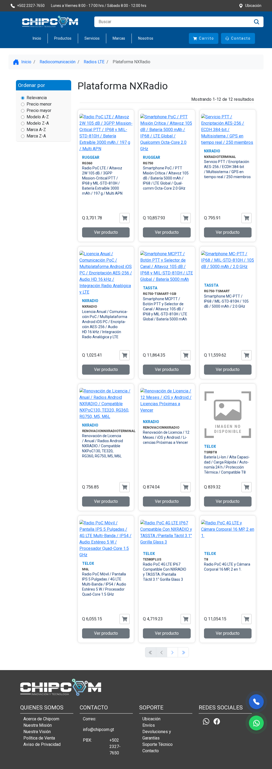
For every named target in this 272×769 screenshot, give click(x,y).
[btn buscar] (256, 21)
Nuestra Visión (37, 731)
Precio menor (39, 104)
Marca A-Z (36, 129)
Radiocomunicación (57, 61)
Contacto (150, 750)
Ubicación (151, 718)
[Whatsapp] (206, 721)
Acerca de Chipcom (41, 718)
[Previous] (172, 652)
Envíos (148, 725)
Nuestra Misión (37, 725)
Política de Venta (39, 738)
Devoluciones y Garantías (156, 735)
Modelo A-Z (38, 116)
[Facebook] (217, 721)
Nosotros (145, 38)
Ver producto (106, 232)
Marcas (119, 38)
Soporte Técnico (157, 744)
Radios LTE (94, 61)
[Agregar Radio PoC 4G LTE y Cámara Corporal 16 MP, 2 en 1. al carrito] (246, 619)
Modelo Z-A (38, 123)
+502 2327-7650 (115, 746)
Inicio (37, 38)
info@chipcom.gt (98, 729)
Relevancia (37, 97)
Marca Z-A (36, 136)
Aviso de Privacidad (42, 744)
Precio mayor (39, 110)
